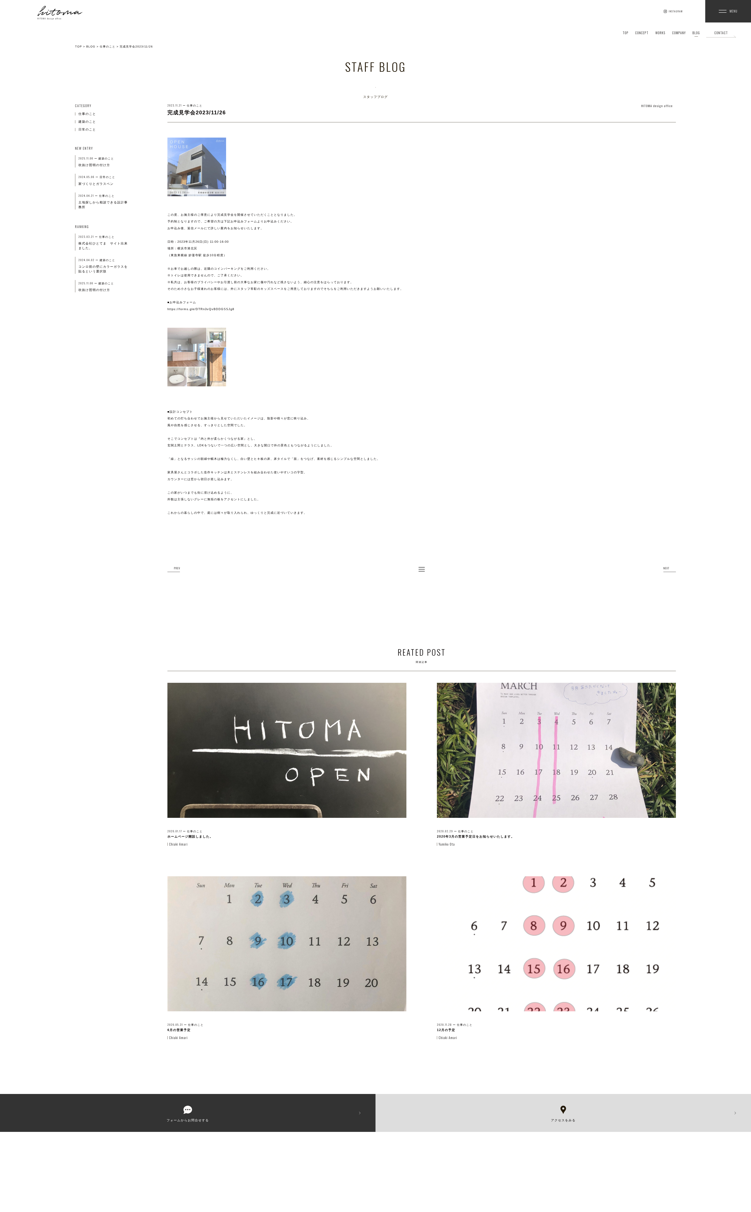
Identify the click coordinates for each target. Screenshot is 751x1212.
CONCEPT (642, 32)
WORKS (660, 32)
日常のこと (87, 129)
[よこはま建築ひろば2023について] (173, 568)
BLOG (696, 32)
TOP (626, 32)
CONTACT (721, 32)
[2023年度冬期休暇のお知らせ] (669, 568)
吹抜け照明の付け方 (94, 290)
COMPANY (679, 32)
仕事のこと (87, 113)
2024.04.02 (89, 260)
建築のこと (87, 121)
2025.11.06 (88, 283)
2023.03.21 (88, 237)
